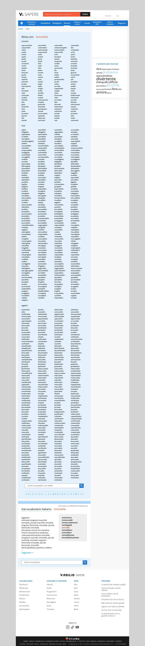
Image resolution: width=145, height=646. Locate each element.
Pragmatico (52, 591)
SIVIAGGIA (93, 641)
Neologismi (57, 23)
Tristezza (50, 609)
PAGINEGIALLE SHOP (52, 641)
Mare (76, 595)
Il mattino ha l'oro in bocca (112, 599)
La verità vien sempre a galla (113, 584)
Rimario (67, 23)
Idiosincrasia (24, 591)
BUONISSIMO (110, 641)
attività (99, 73)
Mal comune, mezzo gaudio (113, 603)
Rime (28, 29)
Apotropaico (24, 609)
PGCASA (62, 641)
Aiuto (64, 644)
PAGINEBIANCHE (71, 641)
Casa (76, 591)
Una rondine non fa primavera (109, 594)
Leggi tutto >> (27, 552)
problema (110, 72)
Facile (49, 588)
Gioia (49, 605)
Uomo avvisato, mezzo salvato (111, 589)
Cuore (76, 602)
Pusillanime (24, 595)
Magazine (122, 23)
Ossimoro (23, 584)
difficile (113, 82)
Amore (77, 598)
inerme (99, 89)
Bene (76, 609)
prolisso (107, 76)
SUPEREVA (118, 641)
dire (98, 69)
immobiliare (67, 530)
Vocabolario (45, 23)
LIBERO (25, 641)
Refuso (22, 598)
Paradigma (51, 602)
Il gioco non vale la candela (112, 606)
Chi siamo (23, 644)
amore (101, 92)
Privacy (36, 644)
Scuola (87, 23)
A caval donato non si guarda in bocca (110, 614)
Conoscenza (52, 595)
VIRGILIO (32, 641)
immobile (66, 527)
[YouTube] (77, 627)
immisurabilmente (70, 522)
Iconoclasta (24, 605)
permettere (101, 86)
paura (109, 93)
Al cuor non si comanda (111, 610)
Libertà (50, 584)
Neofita (22, 602)
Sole (76, 588)
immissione (67, 517)
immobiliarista (68, 535)
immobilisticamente (70, 537)
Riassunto (51, 598)
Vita (75, 584)
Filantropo (23, 588)
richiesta (115, 69)
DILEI (87, 641)
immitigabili (67, 525)
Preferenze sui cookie (55, 644)
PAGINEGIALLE (40, 641)
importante (106, 69)
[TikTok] (72, 627)
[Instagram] (67, 627)
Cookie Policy (44, 644)
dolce (99, 75)
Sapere (31, 14)
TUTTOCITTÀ (81, 641)
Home (21, 23)
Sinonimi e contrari (31, 23)
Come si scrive (77, 23)
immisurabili (67, 520)
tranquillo (102, 82)
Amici (76, 605)
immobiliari (67, 532)
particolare (107, 89)
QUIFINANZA (101, 641)
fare (114, 89)
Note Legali (30, 644)
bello (119, 89)
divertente (106, 79)
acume (112, 85)
